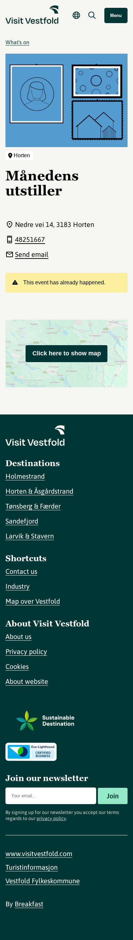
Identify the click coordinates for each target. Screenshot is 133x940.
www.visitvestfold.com (38, 853)
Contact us (21, 571)
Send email (31, 254)
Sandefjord (21, 521)
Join (113, 796)
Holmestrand (25, 476)
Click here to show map (66, 353)
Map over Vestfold (32, 601)
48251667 (30, 239)
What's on (17, 42)
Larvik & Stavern (29, 536)
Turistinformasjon (31, 867)
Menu (116, 15)
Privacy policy (26, 651)
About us (18, 636)
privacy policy (51, 818)
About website (26, 681)
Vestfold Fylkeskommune (42, 881)
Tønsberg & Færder (33, 506)
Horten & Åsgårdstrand (39, 491)
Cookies (17, 666)
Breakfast (29, 904)
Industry (17, 586)
